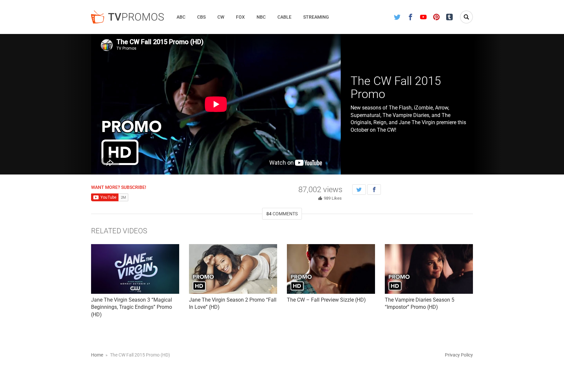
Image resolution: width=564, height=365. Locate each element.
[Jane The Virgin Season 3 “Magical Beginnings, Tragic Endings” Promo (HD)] (135, 269)
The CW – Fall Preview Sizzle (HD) (326, 300)
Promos (136, 17)
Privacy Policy (459, 354)
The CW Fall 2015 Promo (396, 87)
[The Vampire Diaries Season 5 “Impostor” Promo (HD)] (429, 269)
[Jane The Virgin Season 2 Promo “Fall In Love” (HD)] (233, 269)
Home (97, 354)
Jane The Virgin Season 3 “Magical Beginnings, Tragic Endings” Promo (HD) (131, 307)
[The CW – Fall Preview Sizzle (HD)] (331, 269)
